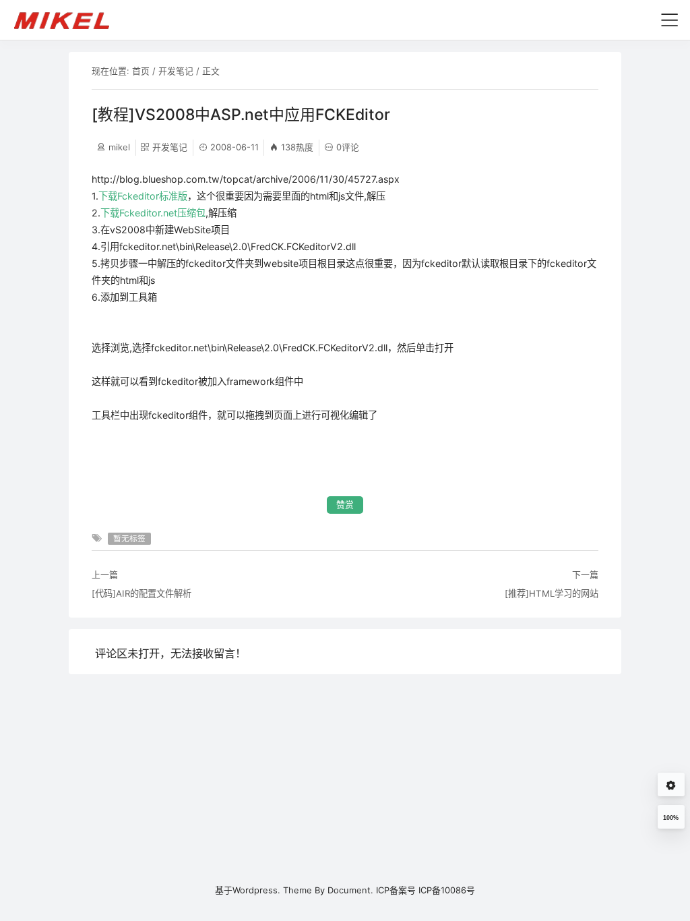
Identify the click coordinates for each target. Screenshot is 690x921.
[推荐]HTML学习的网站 (551, 593)
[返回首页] (67, 19)
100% (671, 817)
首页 (141, 70)
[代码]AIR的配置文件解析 (141, 593)
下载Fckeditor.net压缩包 (153, 212)
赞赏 (345, 505)
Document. (350, 890)
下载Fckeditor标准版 (142, 196)
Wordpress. (256, 890)
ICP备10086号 (446, 890)
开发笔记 (175, 70)
